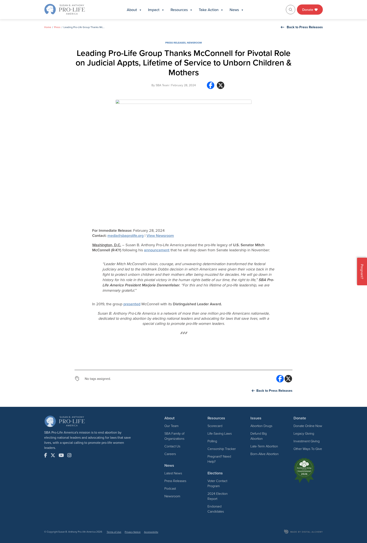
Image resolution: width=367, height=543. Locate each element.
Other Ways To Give (308, 448)
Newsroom (194, 42)
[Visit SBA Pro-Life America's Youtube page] (61, 455)
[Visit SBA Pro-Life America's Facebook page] (45, 455)
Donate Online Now (308, 425)
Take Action (209, 9)
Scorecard (214, 425)
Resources (179, 9)
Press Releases (175, 42)
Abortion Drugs (261, 425)
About (132, 9)
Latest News (173, 473)
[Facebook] (210, 87)
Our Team (171, 425)
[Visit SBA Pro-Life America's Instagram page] (69, 455)
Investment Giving (307, 441)
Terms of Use (114, 532)
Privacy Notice (133, 532)
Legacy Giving (304, 433)
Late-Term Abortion (264, 446)
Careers (170, 453)
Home (47, 27)
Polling (212, 441)
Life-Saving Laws (219, 433)
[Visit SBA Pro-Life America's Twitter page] (53, 455)
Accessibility (151, 532)
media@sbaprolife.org (125, 235)
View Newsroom (160, 235)
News (234, 9)
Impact (154, 9)
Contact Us (172, 446)
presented (131, 304)
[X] (220, 87)
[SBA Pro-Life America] (64, 9)
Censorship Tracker (221, 448)
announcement (156, 250)
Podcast (170, 488)
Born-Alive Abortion (264, 453)
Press (57, 27)
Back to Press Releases (305, 27)
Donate (308, 9)
